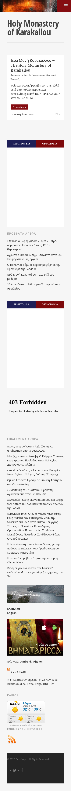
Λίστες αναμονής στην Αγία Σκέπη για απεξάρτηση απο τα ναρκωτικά (30, 448)
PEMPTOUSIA (21, 304)
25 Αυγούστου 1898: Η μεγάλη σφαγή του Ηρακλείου (33, 286)
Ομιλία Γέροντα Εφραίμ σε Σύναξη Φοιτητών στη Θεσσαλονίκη (34, 482)
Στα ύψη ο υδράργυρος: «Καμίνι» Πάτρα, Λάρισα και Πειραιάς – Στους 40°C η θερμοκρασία (32, 245)
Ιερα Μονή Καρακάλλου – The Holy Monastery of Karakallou (33, 65)
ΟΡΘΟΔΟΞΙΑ (49, 143)
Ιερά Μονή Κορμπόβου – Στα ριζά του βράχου (30, 276)
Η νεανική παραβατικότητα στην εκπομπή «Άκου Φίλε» (32, 560)
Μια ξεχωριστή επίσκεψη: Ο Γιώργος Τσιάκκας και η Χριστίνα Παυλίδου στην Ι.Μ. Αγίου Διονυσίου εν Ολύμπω (35, 460)
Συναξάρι (18, 672)
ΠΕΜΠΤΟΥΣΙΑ (21, 143)
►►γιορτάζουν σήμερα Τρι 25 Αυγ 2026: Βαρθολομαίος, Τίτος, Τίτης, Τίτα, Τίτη (32, 682)
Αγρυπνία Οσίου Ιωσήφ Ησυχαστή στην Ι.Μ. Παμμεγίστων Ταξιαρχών (34, 257)
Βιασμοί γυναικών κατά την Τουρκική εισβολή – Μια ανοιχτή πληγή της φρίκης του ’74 (35, 572)
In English (26, 75)
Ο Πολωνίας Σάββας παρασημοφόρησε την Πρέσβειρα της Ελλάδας (33, 267)
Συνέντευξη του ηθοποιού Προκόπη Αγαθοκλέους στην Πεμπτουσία (30, 492)
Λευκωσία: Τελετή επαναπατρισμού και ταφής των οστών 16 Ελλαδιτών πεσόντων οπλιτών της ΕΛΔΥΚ (35, 504)
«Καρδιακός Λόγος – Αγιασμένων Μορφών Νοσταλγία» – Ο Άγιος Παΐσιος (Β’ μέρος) (33, 472)
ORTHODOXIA (50, 304)
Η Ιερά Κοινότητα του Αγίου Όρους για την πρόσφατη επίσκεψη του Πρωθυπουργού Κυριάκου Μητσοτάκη (33, 548)
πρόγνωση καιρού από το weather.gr (26, 725)
